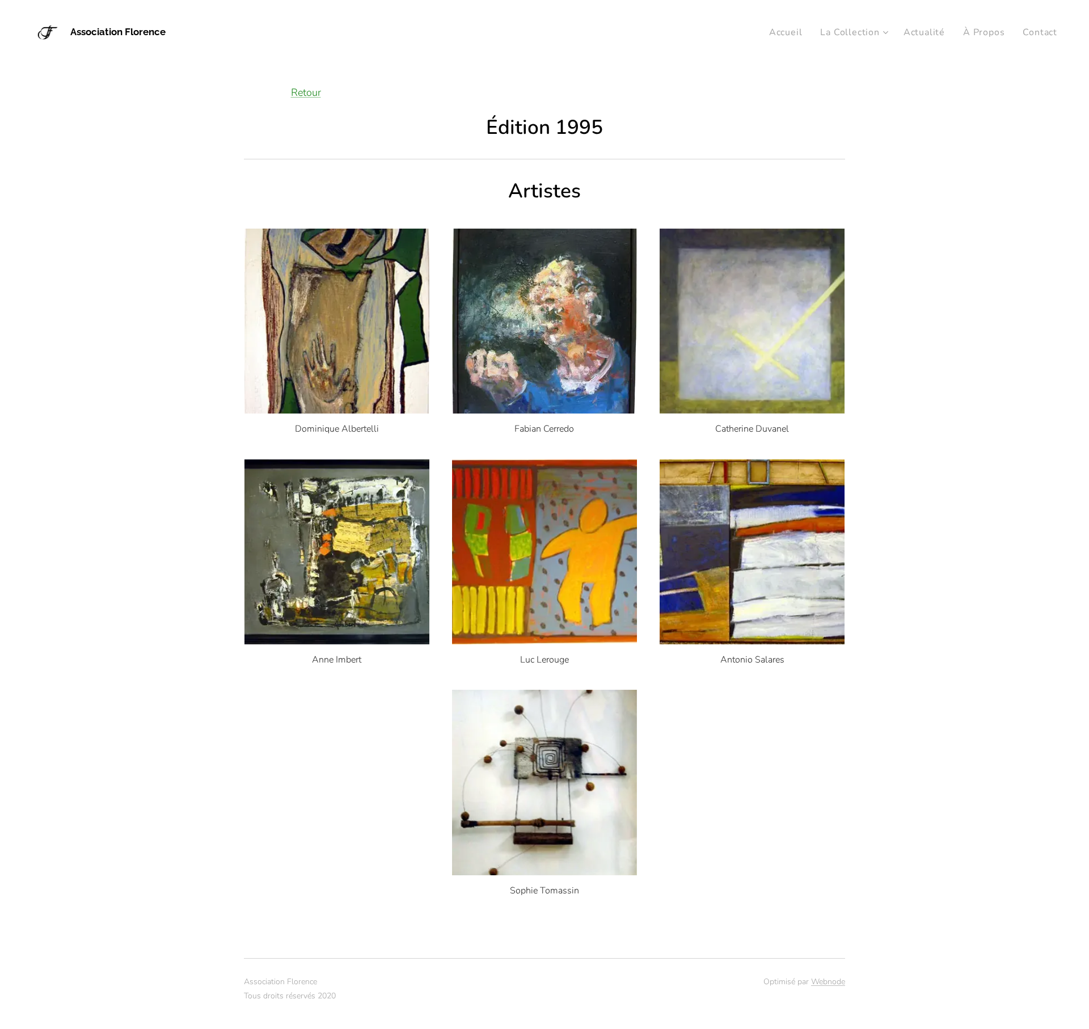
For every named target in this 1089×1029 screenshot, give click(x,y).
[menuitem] (789, 32)
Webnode (828, 981)
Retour (306, 92)
